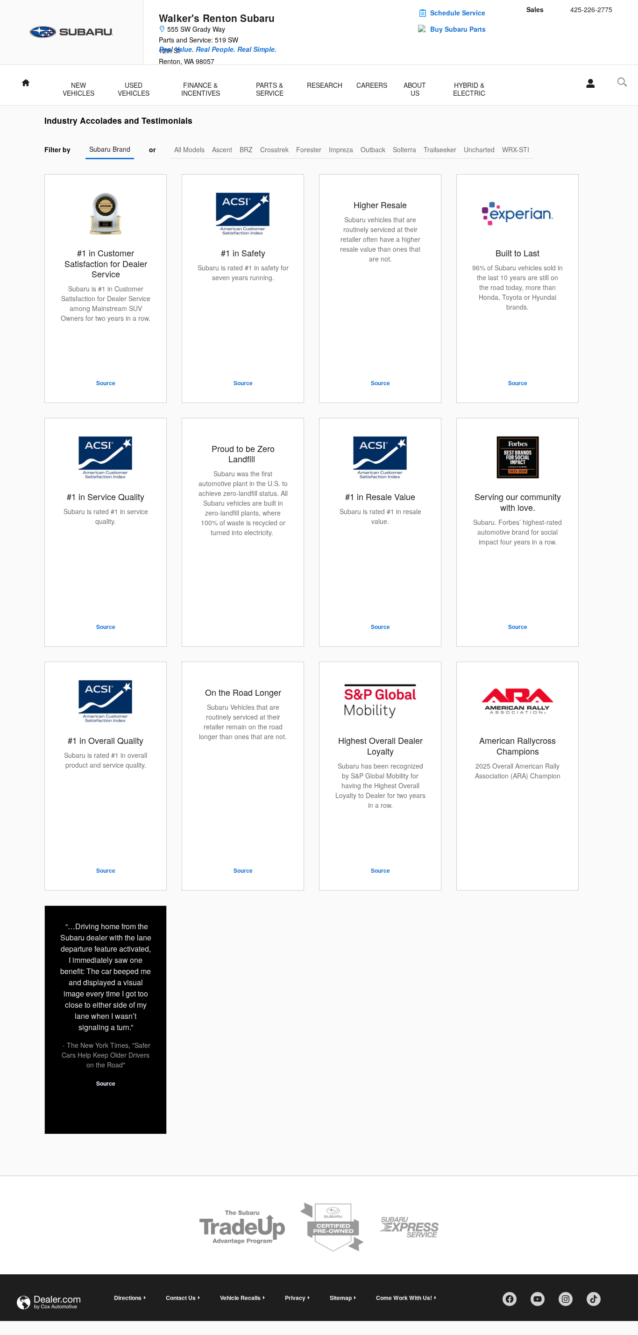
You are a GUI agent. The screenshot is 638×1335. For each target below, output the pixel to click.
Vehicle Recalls (240, 1297)
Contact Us (181, 1297)
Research (324, 85)
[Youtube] (541, 1302)
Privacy (295, 1297)
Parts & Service (270, 86)
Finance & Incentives (200, 86)
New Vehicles (78, 86)
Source (105, 383)
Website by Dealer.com (48, 1302)
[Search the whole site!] (622, 82)
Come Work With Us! (404, 1297)
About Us (415, 86)
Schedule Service (457, 12)
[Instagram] (569, 1302)
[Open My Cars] (587, 83)
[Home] (71, 32)
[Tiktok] (597, 1302)
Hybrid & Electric (469, 86)
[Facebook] (513, 1302)
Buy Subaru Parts (458, 29)
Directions (128, 1297)
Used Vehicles (133, 86)
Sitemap (341, 1297)
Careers (371, 85)
